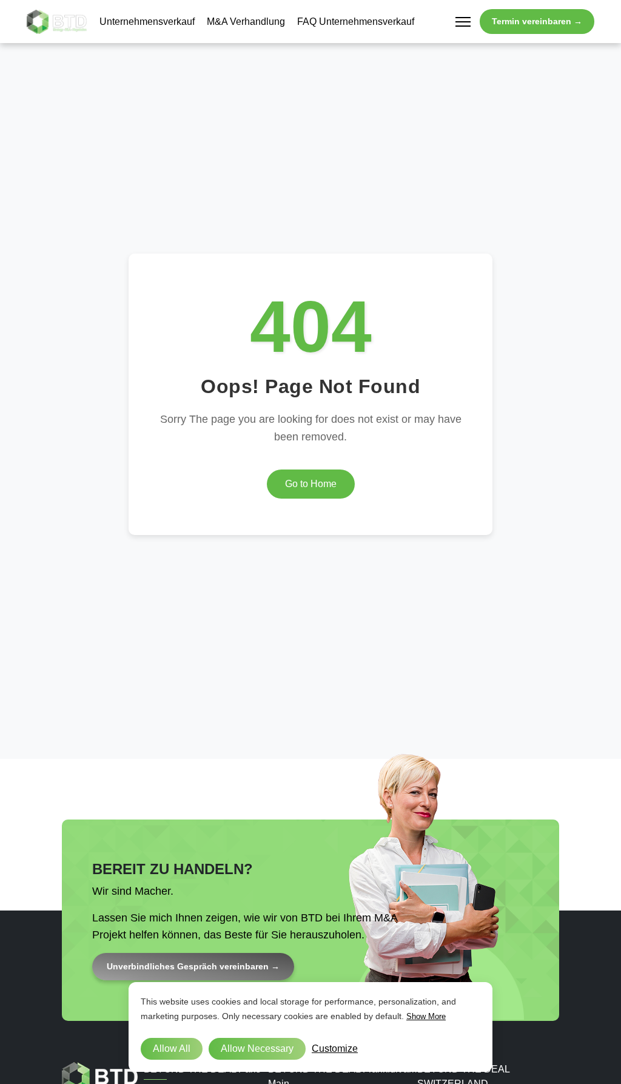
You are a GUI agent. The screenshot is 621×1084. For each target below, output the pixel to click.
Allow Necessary (257, 1048)
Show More (426, 1016)
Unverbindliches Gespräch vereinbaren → (193, 966)
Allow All (171, 1048)
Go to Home (311, 484)
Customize (335, 1048)
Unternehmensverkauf (147, 21)
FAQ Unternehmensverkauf (355, 21)
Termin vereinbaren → (537, 21)
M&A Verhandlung (246, 21)
